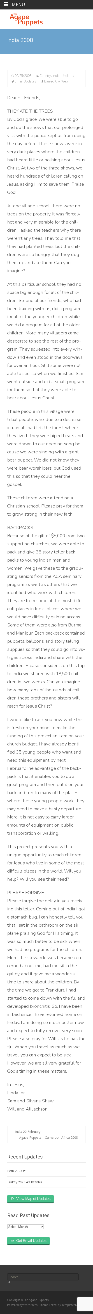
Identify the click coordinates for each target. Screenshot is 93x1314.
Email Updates (25, 81)
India (56, 75)
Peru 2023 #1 (17, 1171)
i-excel (53, 1305)
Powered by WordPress (22, 1305)
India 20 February (25, 1131)
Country (45, 75)
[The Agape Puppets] (22, 18)
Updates (67, 75)
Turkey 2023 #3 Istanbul (24, 1182)
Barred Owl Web (56, 81)
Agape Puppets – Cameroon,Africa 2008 (50, 1137)
